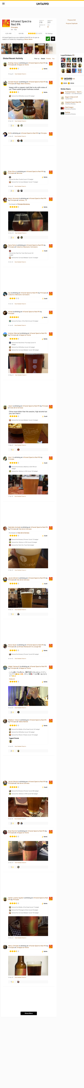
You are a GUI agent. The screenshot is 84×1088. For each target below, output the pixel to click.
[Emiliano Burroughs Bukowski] (21, 237)
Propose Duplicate (71, 23)
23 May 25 (11, 375)
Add (53, 39)
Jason (10, 406)
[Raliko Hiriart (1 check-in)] (79, 70)
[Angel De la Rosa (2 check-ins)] (79, 65)
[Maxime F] (18, 614)
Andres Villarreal (13, 333)
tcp (9, 293)
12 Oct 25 (10, 262)
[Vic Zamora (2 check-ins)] (63, 70)
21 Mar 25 (10, 570)
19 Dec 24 (10, 977)
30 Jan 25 (10, 658)
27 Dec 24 (10, 862)
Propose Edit (72, 20)
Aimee (10, 311)
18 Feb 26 (10, 186)
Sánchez (19, 173)
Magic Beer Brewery (23, 83)
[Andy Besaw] (18, 125)
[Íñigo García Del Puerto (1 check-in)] (74, 70)
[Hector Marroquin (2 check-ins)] (79, 60)
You (53, 58)
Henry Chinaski (13, 946)
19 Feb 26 (10, 136)
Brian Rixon (12, 171)
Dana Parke (12, 245)
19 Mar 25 (10, 609)
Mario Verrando (13, 198)
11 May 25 (10, 445)
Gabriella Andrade (14, 527)
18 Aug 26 (10, 74)
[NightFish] (18, 237)
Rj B (9, 133)
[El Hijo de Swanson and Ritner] (18, 823)
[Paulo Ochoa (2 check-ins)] (63, 65)
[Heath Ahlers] (18, 751)
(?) (74, 78)
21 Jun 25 (10, 325)
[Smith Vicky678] (18, 449)
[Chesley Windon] (18, 867)
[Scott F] (18, 141)
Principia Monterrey (23, 204)
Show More (28, 39)
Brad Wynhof (12, 831)
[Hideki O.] (18, 712)
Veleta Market (23, 721)
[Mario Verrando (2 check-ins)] (68, 65)
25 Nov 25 (11, 233)
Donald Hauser (13, 82)
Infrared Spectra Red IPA (36, 63)
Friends (48, 58)
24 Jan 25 (10, 746)
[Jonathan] (21, 191)
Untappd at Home (22, 65)
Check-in (48, 39)
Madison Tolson (13, 720)
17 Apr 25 (10, 496)
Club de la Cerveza (16, 408)
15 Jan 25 (10, 818)
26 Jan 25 (10, 707)
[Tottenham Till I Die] (21, 141)
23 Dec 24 (10, 937)
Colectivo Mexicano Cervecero (27, 247)
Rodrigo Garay (13, 63)
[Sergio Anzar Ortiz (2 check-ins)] (74, 60)
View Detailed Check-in (20, 74)
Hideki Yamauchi (14, 666)
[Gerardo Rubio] (18, 982)
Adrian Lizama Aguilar (15, 898)
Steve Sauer (12, 645)
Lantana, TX (22, 200)
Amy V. (10, 457)
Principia (14, 27)
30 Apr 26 (10, 121)
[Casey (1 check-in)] (68, 70)
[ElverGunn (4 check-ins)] (68, 60)
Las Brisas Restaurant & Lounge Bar (28, 647)
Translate (12, 679)
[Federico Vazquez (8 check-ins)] (63, 60)
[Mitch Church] (18, 191)
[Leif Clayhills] (21, 125)
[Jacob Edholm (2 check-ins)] (74, 65)
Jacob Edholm (13, 578)
